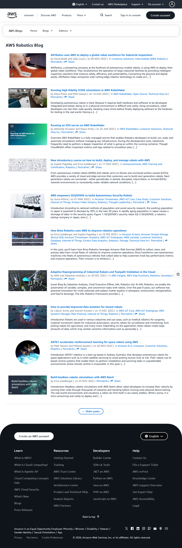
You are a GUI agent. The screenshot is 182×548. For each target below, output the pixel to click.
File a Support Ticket (145, 465)
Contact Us (139, 458)
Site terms (32, 537)
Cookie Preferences (52, 537)
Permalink (56, 61)
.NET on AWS (101, 471)
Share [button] (71, 61)
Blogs (17, 503)
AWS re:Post (140, 471)
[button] (48, 15)
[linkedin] (137, 529)
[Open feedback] (178, 274)
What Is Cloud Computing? (31, 465)
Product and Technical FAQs (71, 492)
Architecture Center (66, 485)
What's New (21, 496)
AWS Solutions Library (68, 478)
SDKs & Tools (101, 465)
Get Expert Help (142, 492)
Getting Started (63, 458)
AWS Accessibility (143, 499)
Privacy (18, 537)
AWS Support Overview (147, 485)
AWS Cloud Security (26, 489)
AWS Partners (62, 505)
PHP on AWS (101, 492)
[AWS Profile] (172, 4)
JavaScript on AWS (104, 499)
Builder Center (102, 458)
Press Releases (23, 510)
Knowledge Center (144, 478)
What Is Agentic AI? (26, 471)
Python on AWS (103, 478)
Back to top (89, 516)
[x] (126, 529)
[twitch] (149, 529)
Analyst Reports (64, 499)
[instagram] (143, 529)
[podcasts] (160, 529)
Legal (136, 505)
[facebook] (132, 529)
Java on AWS (101, 485)
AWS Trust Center (65, 471)
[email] (166, 529)
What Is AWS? (22, 458)
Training (59, 465)
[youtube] (155, 529)
